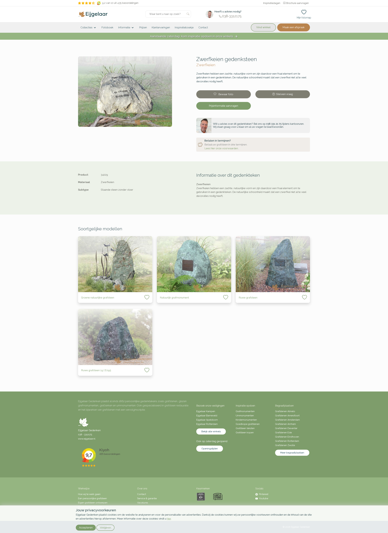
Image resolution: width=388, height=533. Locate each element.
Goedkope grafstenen (248, 424)
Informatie (126, 28)
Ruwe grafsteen (248, 297)
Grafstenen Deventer (286, 428)
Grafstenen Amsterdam (287, 419)
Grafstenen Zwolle (285, 445)
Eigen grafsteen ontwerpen (92, 502)
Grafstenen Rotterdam (287, 441)
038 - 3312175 (85, 434)
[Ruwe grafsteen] (273, 264)
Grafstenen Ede (283, 432)
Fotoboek (107, 27)
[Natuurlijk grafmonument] (194, 264)
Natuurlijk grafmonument (174, 297)
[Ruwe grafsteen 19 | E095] (115, 337)
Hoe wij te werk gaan (89, 494)
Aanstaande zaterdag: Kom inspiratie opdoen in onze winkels (194, 36)
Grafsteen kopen (245, 432)
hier (169, 518)
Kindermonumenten (246, 419)
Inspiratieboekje (184, 27)
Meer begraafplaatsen (292, 452)
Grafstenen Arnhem (285, 424)
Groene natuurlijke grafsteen (97, 297)
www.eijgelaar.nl (86, 438)
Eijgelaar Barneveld (206, 415)
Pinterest (263, 494)
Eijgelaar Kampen (205, 411)
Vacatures (142, 502)
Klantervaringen (161, 27)
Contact (203, 27)
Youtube (263, 498)
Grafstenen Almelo (285, 411)
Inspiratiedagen (271, 3)
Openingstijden (209, 448)
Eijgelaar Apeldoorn (207, 419)
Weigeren (105, 527)
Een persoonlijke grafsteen (92, 498)
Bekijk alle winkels (211, 431)
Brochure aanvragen (297, 3)
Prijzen (143, 27)
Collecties (88, 28)
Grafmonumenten (245, 411)
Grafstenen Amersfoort (287, 415)
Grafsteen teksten (245, 428)
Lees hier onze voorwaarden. (221, 148)
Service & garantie (147, 498)
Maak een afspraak (294, 27)
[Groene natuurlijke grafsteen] (115, 264)
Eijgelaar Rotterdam (207, 424)
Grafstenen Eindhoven (287, 436)
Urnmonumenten (245, 415)
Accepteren (86, 527)
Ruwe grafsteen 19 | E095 (96, 370)
